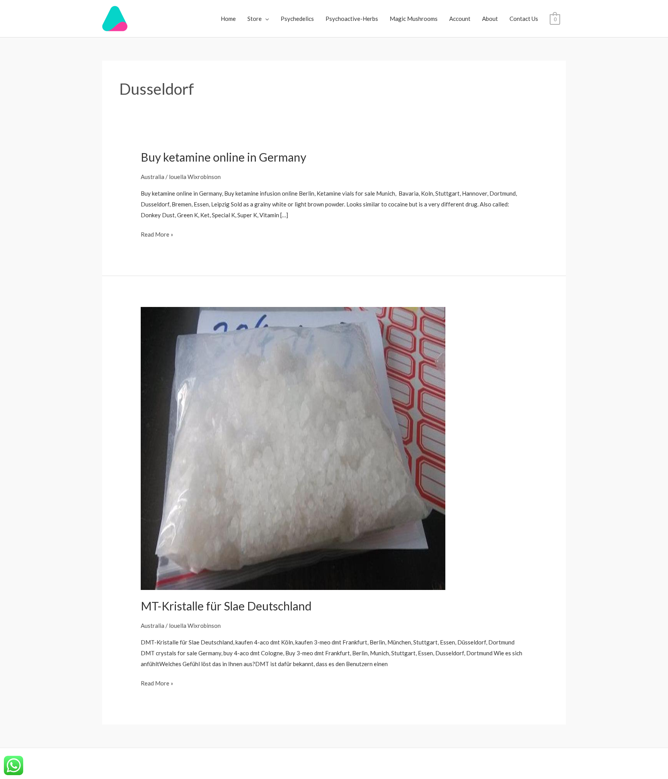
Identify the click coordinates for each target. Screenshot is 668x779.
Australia (152, 176)
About (490, 18)
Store (254, 18)
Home (228, 18)
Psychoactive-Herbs (351, 18)
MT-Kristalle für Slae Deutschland (226, 606)
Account (459, 18)
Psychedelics (297, 18)
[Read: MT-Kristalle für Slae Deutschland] (293, 447)
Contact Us (524, 18)
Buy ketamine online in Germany (223, 157)
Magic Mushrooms (414, 18)
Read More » (157, 233)
